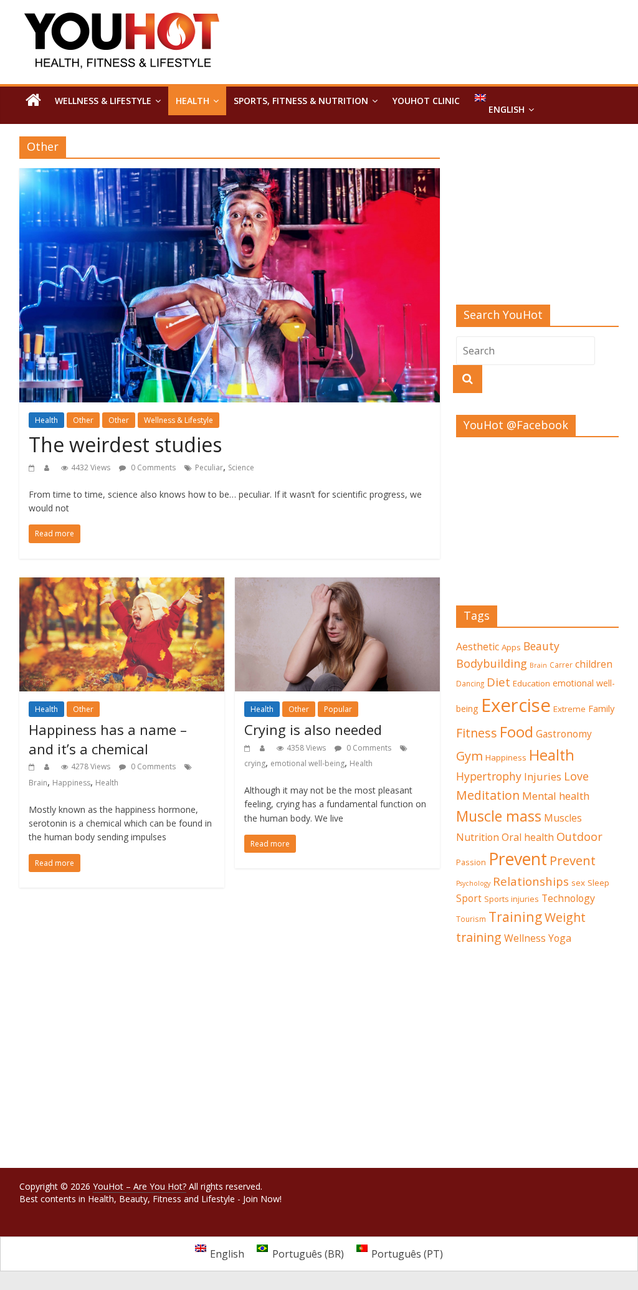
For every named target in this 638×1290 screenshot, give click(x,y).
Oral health (528, 837)
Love (576, 776)
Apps (511, 647)
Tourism (471, 919)
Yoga (559, 938)
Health (192, 101)
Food (516, 731)
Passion (471, 862)
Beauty (541, 645)
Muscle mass (498, 816)
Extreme (569, 708)
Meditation (488, 795)
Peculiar (209, 467)
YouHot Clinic (426, 101)
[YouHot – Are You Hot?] (33, 101)
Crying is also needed (313, 729)
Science (241, 467)
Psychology (473, 883)
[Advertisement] (537, 220)
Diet (498, 682)
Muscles (563, 818)
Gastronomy (564, 734)
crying (254, 763)
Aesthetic (477, 646)
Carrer (561, 665)
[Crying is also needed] (337, 585)
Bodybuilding (491, 663)
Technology (568, 898)
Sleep (598, 882)
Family (601, 708)
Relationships (531, 881)
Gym (469, 755)
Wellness (525, 938)
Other (83, 420)
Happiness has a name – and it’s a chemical (108, 739)
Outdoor (579, 836)
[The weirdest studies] (229, 176)
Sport (469, 898)
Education (531, 683)
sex (578, 882)
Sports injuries (511, 898)
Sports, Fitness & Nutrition (301, 101)
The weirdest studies (125, 444)
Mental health (555, 796)
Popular (338, 709)
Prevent (517, 859)
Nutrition (477, 837)
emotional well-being (307, 763)
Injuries (542, 777)
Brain (38, 782)
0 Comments (152, 467)
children (593, 664)
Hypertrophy (488, 776)
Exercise (516, 705)
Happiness (71, 782)
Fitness (476, 732)
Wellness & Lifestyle (103, 101)
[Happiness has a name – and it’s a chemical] (121, 585)
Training (515, 917)
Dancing (470, 683)
